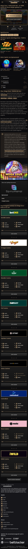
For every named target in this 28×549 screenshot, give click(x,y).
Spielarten (3, 85)
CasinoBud (4, 399)
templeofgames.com (20, 546)
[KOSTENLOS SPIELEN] (6, 45)
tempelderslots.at (11, 546)
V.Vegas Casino (6, 248)
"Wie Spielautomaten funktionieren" (14, 151)
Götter (16, 35)
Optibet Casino (6, 338)
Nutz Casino (5, 429)
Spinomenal (4, 95)
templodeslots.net (23, 547)
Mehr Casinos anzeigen (14, 479)
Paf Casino (4, 308)
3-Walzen (10, 35)
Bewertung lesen (20, 29)
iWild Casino (5, 459)
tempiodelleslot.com (13, 547)
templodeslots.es (4, 547)
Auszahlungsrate (4, 81)
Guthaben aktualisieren (14, 29)
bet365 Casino (5, 217)
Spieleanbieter (4, 76)
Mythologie (4, 35)
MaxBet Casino (6, 278)
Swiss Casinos (5, 368)
